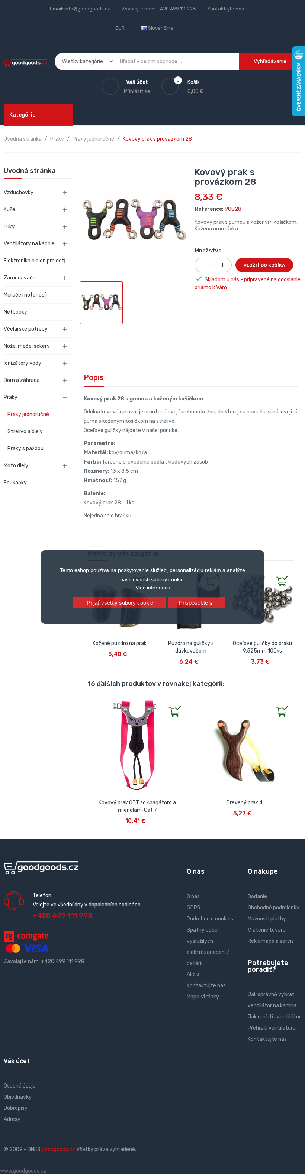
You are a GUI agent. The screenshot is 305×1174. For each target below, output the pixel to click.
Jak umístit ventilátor (274, 1017)
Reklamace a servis (271, 941)
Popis (94, 377)
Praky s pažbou (25, 448)
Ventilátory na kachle (29, 244)
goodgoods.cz (58, 1149)
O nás (193, 896)
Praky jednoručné (28, 414)
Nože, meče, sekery (27, 346)
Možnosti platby (267, 919)
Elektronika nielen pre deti (34, 261)
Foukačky (15, 483)
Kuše (9, 209)
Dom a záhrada (22, 380)
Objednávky (18, 1097)
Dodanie (257, 896)
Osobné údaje (20, 1086)
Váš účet (17, 1061)
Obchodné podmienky (273, 908)
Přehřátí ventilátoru (272, 1028)
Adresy (12, 1119)
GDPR (193, 908)
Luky (9, 226)
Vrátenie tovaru (267, 930)
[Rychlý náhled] (93, 705)
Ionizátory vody (22, 363)
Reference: (209, 209)
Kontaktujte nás (226, 9)
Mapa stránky (203, 997)
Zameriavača (20, 278)
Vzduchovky (18, 192)
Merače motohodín (26, 295)
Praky (10, 397)
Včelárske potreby (26, 329)
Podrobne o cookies (210, 919)
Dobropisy (16, 1108)
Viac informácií (152, 588)
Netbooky (15, 312)
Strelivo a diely (25, 431)
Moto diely (16, 465)
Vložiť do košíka (264, 265)
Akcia (193, 974)
